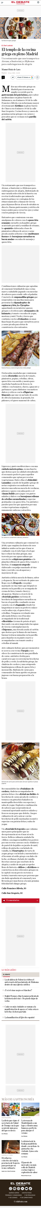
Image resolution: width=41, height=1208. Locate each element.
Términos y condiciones (13, 1195)
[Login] (38, 2)
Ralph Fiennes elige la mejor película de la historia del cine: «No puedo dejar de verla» (22, 998)
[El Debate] (20, 2)
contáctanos (26, 1193)
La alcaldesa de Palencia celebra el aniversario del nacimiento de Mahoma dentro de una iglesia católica (22, 982)
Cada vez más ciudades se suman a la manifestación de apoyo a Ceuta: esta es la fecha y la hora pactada (21, 1009)
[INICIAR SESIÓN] (38, 2)
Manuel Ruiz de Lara (11, 69)
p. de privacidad (29, 1195)
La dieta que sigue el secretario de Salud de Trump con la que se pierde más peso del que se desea (10, 1126)
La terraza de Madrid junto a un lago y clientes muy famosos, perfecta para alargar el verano (29, 1127)
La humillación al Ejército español (19, 1017)
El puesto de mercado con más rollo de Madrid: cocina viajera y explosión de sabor (29, 1167)
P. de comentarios (26, 1197)
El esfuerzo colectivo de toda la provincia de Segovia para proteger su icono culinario (10, 1163)
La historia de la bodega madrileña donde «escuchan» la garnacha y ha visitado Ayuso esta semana (30, 1147)
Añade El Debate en (23, 77)
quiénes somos (14, 1193)
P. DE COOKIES (13, 1197)
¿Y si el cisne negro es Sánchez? (18, 990)
